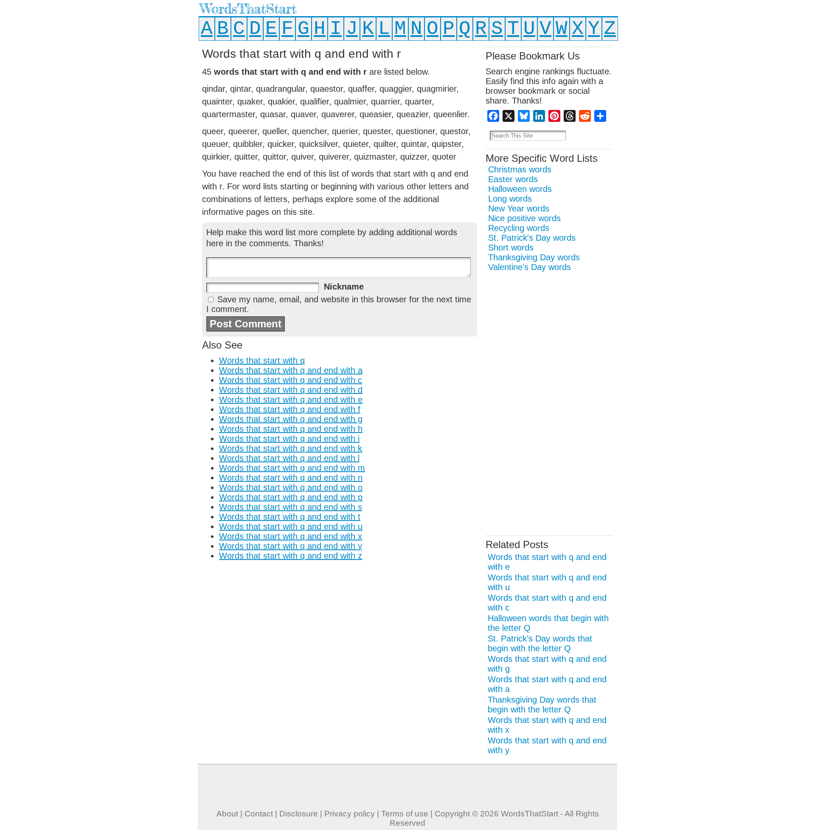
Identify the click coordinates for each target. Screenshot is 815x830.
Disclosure (298, 813)
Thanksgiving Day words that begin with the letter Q (542, 704)
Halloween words (520, 189)
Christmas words (519, 169)
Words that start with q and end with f (289, 409)
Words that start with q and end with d (291, 389)
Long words (510, 198)
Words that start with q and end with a (291, 370)
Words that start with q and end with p (291, 497)
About (227, 813)
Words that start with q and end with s (290, 507)
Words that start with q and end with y (290, 546)
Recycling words (518, 228)
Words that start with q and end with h (291, 428)
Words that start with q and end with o (291, 487)
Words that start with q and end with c (290, 380)
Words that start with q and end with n (291, 477)
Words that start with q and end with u (291, 526)
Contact (258, 813)
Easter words (513, 179)
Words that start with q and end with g (291, 419)
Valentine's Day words (529, 267)
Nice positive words (524, 218)
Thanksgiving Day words (534, 257)
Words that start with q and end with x (290, 536)
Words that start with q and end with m (292, 468)
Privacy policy (349, 813)
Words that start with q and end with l (289, 458)
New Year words (518, 208)
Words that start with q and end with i (289, 438)
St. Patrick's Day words (532, 237)
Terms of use (404, 813)
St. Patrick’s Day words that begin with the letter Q (540, 643)
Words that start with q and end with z (290, 555)
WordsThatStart (248, 8)
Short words (511, 247)
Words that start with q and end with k (290, 448)
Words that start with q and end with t (289, 516)
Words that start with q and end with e (291, 399)
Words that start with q (262, 360)
